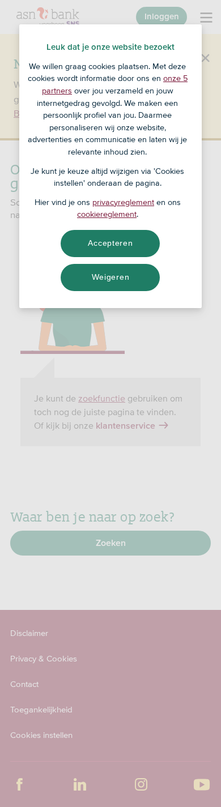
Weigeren (111, 276)
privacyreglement (123, 202)
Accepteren (110, 242)
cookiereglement (107, 214)
